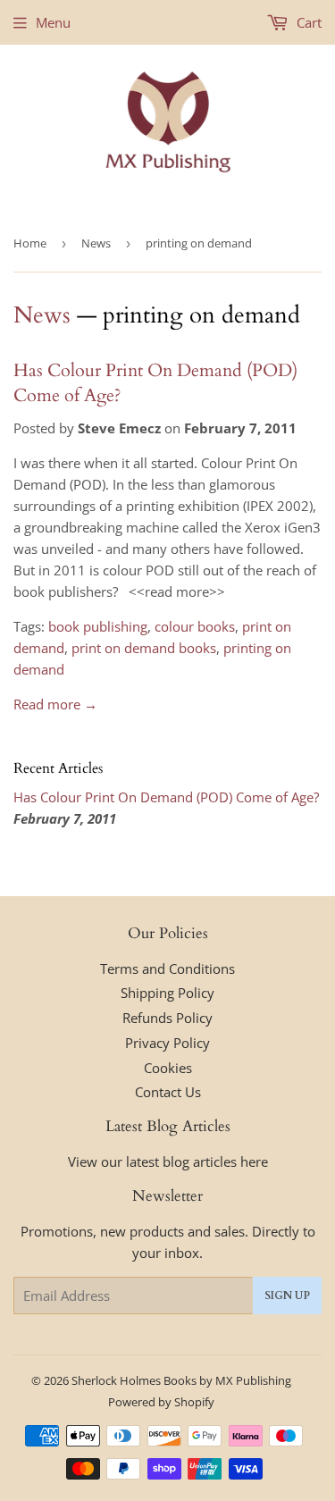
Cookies (168, 1068)
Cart (307, 22)
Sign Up (287, 1295)
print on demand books (143, 648)
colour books (195, 626)
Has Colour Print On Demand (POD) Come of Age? (166, 797)
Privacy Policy (167, 1043)
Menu (53, 22)
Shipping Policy (167, 993)
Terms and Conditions (167, 968)
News (96, 243)
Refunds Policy (167, 1018)
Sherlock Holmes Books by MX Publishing (181, 1380)
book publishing (97, 626)
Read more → (55, 704)
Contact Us (168, 1092)
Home (29, 243)
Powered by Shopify (161, 1402)
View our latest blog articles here (168, 1161)
